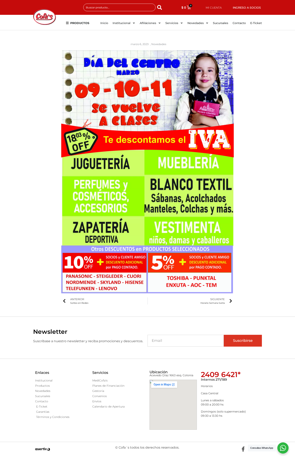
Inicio (104, 23)
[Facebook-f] (243, 449)
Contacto (239, 23)
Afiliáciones (148, 23)
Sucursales (220, 23)
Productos (79, 23)
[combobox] (119, 7)
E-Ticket (256, 23)
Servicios (171, 23)
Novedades (195, 23)
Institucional (121, 23)
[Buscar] (160, 7)
